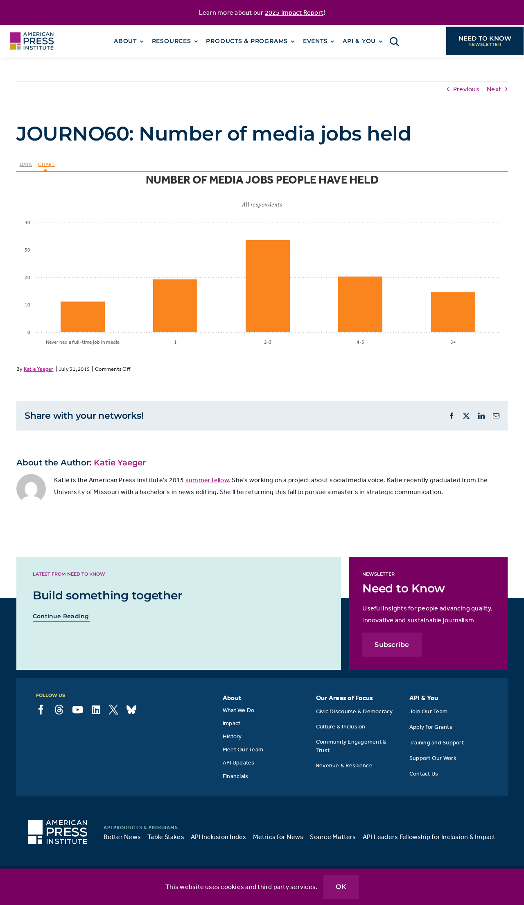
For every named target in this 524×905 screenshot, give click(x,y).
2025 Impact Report (294, 12)
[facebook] (41, 709)
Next (494, 89)
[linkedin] (96, 709)
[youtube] (77, 709)
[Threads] (59, 709)
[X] (113, 709)
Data (26, 164)
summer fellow (207, 480)
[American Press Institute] (32, 29)
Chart (46, 164)
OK (341, 887)
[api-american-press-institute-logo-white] (57, 823)
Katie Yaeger (39, 368)
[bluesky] (131, 709)
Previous (466, 89)
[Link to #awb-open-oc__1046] (394, 41)
